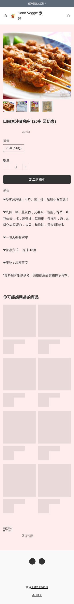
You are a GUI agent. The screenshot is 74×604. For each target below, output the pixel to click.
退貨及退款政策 (39, 587)
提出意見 (37, 595)
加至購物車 (37, 179)
